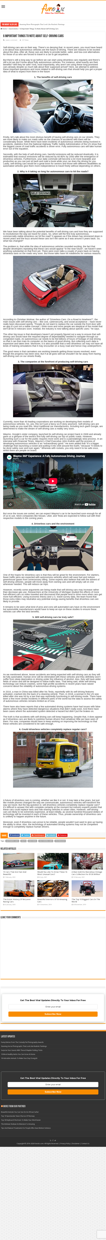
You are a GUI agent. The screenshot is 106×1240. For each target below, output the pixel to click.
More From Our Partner (14, 1106)
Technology (60, 841)
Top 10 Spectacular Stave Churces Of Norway (18, 1116)
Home (4, 29)
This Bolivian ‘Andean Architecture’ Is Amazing (18, 1124)
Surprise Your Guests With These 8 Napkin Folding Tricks (40, 24)
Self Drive (32, 841)
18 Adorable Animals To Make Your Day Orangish (19, 1058)
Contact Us (85, 1144)
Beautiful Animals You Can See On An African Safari (20, 1112)
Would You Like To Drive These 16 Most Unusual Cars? (52, 873)
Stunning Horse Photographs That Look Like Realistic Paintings (24, 1046)
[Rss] (51, 1140)
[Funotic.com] (53, 8)
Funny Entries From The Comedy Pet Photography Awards (22, 1042)
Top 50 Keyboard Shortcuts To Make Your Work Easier (21, 1120)
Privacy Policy (65, 1144)
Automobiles (13, 29)
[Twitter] (55, 1140)
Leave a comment (11, 40)
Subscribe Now (53, 1014)
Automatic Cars (12, 841)
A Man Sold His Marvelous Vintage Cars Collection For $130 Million (87, 873)
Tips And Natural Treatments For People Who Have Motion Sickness (26, 1128)
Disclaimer (76, 1144)
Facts (24, 841)
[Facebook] (53, 1140)
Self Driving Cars (46, 841)
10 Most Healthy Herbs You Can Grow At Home (18, 1054)
